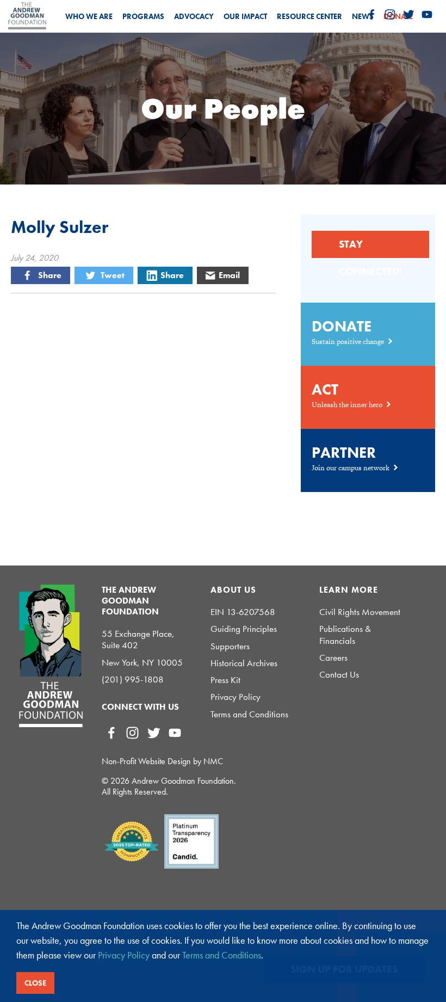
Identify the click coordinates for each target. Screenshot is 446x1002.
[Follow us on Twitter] (408, 15)
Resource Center (309, 16)
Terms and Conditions (249, 714)
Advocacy (194, 16)
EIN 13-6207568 (242, 612)
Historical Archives (243, 663)
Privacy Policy (235, 697)
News (363, 16)
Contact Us (339, 674)
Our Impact (245, 16)
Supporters (230, 646)
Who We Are (89, 16)
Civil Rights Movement (359, 612)
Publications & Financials (345, 634)
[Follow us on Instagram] (390, 15)
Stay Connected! (370, 247)
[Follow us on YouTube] (427, 15)
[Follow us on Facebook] (371, 15)
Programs (143, 16)
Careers (333, 657)
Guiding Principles (243, 629)
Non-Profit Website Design (146, 761)
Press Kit (225, 680)
